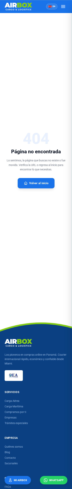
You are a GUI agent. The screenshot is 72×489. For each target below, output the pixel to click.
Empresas (11, 417)
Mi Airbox (20, 480)
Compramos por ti (15, 412)
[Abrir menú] (63, 6)
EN (54, 6)
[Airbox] (18, 343)
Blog (7, 452)
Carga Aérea (12, 400)
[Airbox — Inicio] (18, 6)
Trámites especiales (16, 423)
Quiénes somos (14, 446)
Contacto (10, 457)
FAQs (8, 486)
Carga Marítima (14, 406)
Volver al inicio (38, 183)
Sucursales (11, 463)
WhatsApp (56, 480)
